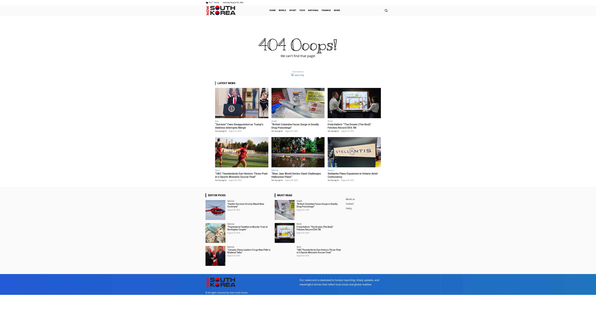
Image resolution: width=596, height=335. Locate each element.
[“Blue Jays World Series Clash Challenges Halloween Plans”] (298, 152)
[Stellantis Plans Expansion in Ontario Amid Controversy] (354, 152)
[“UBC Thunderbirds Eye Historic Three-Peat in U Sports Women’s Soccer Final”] (241, 152)
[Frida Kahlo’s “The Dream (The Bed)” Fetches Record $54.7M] (354, 103)
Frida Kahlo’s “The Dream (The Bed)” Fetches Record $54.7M (349, 126)
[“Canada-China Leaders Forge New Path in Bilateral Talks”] (215, 256)
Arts (216, 121)
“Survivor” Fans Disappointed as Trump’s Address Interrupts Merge (239, 126)
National (274, 170)
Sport (217, 170)
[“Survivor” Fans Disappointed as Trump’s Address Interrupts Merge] (241, 103)
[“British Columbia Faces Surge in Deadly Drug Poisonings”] (298, 103)
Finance (331, 170)
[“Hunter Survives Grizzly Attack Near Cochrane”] (215, 210)
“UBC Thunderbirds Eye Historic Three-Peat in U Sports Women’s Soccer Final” (241, 175)
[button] (386, 10)
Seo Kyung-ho (221, 131)
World (330, 121)
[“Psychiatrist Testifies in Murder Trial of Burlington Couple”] (215, 233)
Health (274, 121)
